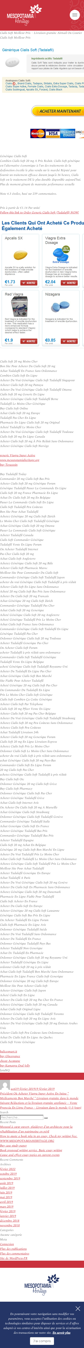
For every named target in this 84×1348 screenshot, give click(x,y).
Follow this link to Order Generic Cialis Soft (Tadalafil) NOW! (39, 212)
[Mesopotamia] (24, 15)
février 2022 (7, 1169)
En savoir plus (61, 1332)
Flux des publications (13, 1249)
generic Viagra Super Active (17, 455)
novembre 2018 (10, 1225)
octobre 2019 (8, 1173)
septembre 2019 (10, 1178)
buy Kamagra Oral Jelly (15, 1065)
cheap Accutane (10, 1061)
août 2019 (6, 1183)
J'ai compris (42, 1341)
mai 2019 (6, 1197)
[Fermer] (78, 1309)
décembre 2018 (9, 1220)
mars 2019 (6, 1206)
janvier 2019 (8, 1216)
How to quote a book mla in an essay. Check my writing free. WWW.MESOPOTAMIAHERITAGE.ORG (38, 1138)
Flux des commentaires (14, 1253)
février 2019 (7, 1211)
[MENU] (75, 15)
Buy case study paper (13, 1145)
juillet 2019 (7, 1188)
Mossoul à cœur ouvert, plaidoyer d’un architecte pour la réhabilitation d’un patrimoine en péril (36, 1129)
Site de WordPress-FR (13, 1258)
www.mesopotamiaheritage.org (19, 460)
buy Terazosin (9, 464)
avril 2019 (6, 1202)
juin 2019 (6, 1192)
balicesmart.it (8, 1051)
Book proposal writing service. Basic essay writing (31, 1150)
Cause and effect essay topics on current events (30, 1155)
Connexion (7, 1244)
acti (13, 1089)
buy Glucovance (10, 1056)
